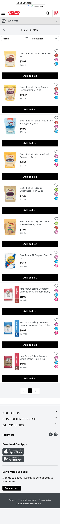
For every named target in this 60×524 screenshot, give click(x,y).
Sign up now (11, 488)
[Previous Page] (24, 390)
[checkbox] (56, 51)
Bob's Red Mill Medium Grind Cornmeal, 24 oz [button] (34, 156)
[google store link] (13, 461)
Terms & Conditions (27, 500)
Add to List (30, 76)
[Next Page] (36, 390)
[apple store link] (13, 453)
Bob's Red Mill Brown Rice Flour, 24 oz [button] (36, 55)
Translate (38, 6)
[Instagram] (56, 435)
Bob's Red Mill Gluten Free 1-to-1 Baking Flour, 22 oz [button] (36, 122)
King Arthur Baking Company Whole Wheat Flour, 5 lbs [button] (34, 357)
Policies (12, 500)
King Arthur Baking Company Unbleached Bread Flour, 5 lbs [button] (35, 324)
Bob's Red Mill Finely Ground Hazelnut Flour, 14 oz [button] (34, 88)
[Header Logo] (13, 13)
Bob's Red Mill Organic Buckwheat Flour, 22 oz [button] (33, 189)
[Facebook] (51, 435)
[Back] (4, 30)
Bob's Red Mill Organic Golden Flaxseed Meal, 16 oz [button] (35, 223)
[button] (47, 13)
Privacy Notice (45, 500)
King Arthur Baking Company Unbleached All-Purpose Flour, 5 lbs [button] (36, 290)
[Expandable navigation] (3, 13)
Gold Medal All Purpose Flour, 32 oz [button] (36, 256)
